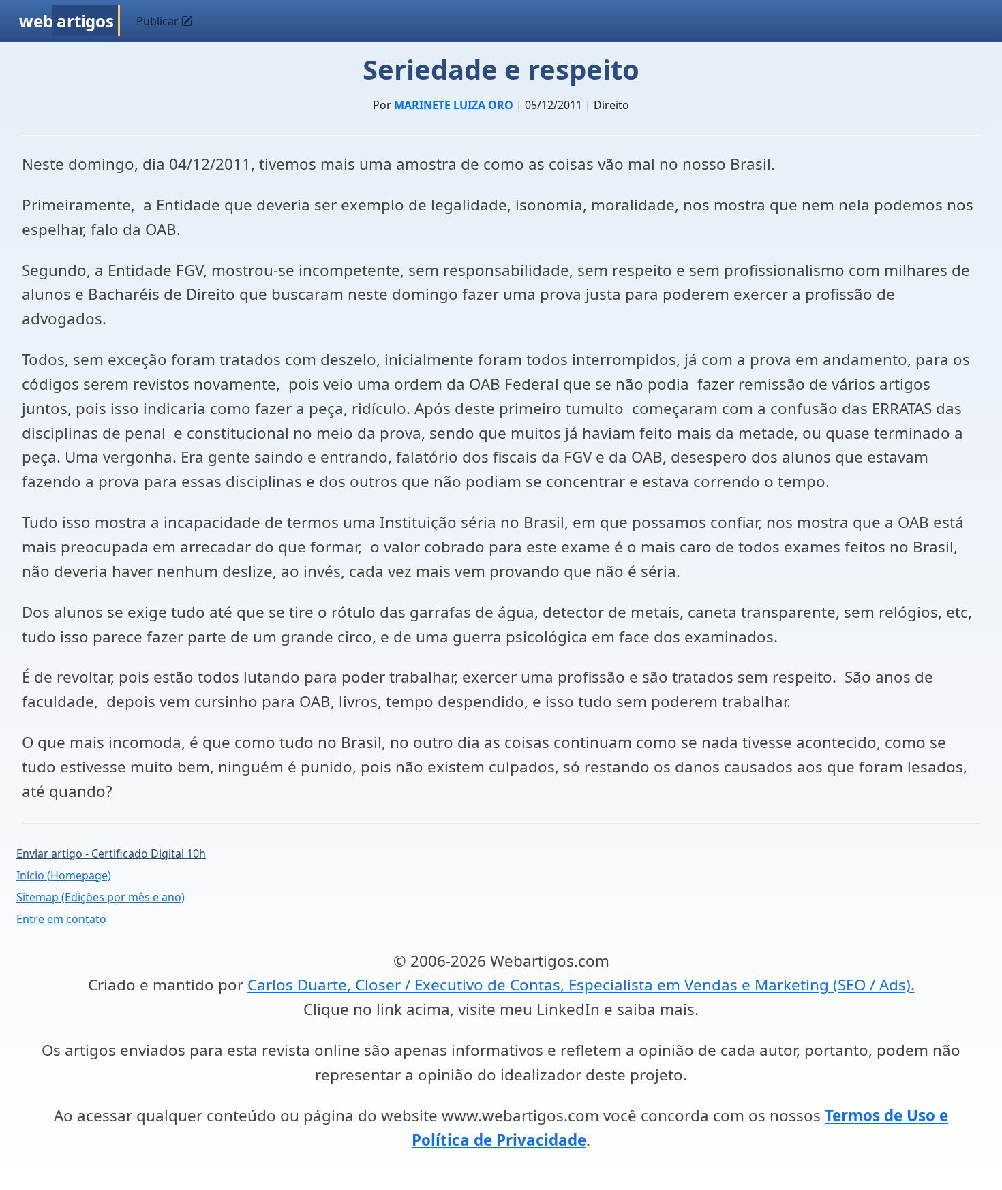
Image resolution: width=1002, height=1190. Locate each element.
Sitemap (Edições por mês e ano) (100, 897)
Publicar (158, 21)
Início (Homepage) (63, 875)
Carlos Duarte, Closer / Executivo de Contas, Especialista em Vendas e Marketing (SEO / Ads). (581, 984)
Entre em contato (61, 918)
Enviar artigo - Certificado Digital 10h (111, 853)
